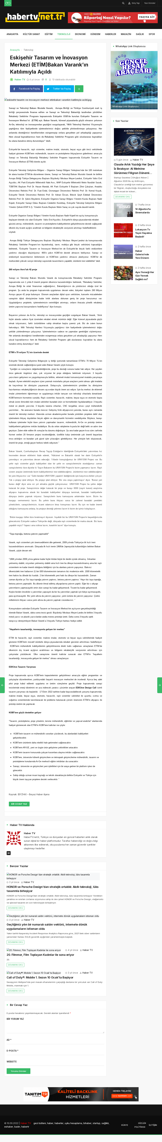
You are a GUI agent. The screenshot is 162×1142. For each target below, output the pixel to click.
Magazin (126, 34)
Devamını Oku (15, 908)
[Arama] (123, 3)
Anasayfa (12, 34)
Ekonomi (80, 34)
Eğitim (49, 34)
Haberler (110, 34)
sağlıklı (105, 1123)
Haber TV (20, 79)
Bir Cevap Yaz (19, 804)
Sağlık (140, 34)
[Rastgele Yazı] (8, 3)
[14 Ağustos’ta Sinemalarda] (123, 209)
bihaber (87, 1123)
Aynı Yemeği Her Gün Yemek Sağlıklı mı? (144, 276)
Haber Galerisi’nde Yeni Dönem (142, 254)
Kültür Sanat (31, 34)
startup (96, 1123)
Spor (152, 34)
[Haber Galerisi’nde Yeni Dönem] (123, 251)
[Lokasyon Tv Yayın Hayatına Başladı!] (123, 230)
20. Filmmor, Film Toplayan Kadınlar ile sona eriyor (40, 954)
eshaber (8, 1126)
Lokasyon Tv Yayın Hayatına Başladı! (143, 233)
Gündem (95, 34)
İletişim (153, 1125)
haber (50, 1123)
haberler (59, 1123)
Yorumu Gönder (18, 1071)
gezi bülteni (40, 1123)
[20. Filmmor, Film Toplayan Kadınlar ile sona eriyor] (34, 950)
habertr (25, 1126)
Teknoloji (63, 34)
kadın (17, 1126)
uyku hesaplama (73, 1123)
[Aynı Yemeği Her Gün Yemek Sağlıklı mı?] (123, 272)
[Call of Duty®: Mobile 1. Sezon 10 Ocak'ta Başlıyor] (34, 972)
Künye (124, 1125)
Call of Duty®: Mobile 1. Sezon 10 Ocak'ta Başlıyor (40, 977)
